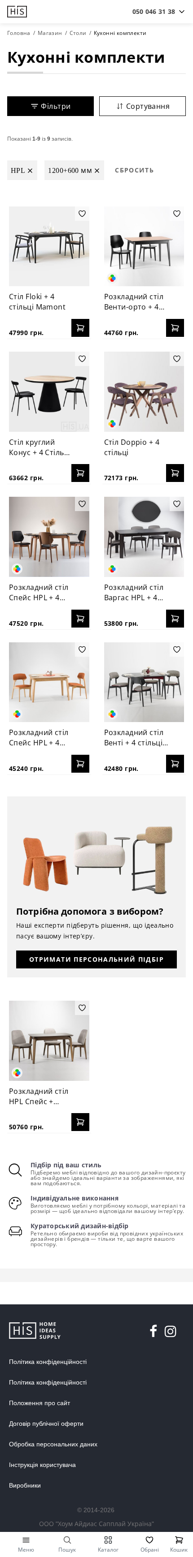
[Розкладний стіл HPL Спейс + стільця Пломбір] (49, 1041)
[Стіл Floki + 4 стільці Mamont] (49, 246)
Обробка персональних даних (53, 1444)
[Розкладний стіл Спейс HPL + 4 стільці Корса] (49, 682)
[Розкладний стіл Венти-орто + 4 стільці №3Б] (144, 246)
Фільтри (55, 106)
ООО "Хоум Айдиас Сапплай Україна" (96, 1523)
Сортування (148, 106)
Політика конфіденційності (48, 1361)
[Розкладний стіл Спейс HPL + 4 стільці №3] (49, 537)
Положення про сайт (39, 1402)
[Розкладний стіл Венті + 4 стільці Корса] (144, 682)
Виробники (25, 1485)
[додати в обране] (82, 213)
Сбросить (134, 170)
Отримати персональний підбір (96, 959)
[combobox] (154, 11)
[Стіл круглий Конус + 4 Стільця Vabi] (49, 392)
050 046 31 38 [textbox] (153, 11)
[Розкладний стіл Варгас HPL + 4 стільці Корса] (144, 537)
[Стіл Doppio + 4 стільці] (144, 392)
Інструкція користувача (42, 1464)
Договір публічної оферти (46, 1423)
